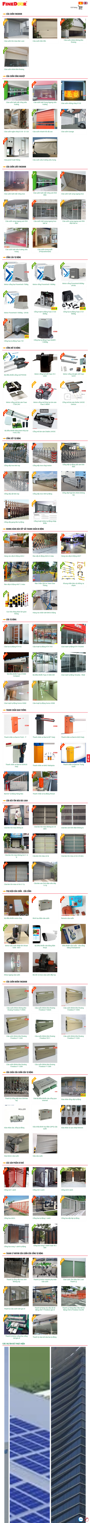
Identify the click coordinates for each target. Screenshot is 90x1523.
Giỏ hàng (74, 7)
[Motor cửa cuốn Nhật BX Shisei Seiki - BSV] (16, 934)
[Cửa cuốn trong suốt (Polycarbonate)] (45, 238)
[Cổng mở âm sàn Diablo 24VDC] (45, 419)
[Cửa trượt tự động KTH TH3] (45, 634)
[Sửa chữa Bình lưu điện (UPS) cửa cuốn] (45, 1115)
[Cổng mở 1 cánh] (16, 1177)
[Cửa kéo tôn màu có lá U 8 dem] (73, 843)
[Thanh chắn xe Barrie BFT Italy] (45, 725)
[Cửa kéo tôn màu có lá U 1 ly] (16, 872)
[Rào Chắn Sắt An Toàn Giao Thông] (45, 572)
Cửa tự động (11, 619)
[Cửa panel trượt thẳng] (16, 147)
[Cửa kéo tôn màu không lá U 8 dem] (45, 815)
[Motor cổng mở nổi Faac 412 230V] (45, 362)
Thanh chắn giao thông (16, 710)
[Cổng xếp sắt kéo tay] (16, 481)
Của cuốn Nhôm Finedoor (16, 981)
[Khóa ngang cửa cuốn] (16, 962)
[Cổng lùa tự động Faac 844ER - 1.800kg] (45, 328)
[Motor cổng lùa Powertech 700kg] (16, 272)
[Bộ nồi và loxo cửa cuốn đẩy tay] (45, 962)
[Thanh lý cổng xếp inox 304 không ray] (16, 1268)
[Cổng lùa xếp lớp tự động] (73, 1206)
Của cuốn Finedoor (14, 13)
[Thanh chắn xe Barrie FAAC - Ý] (16, 725)
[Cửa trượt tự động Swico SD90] (45, 691)
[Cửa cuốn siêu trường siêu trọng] (45, 147)
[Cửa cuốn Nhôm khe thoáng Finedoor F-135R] (16, 1053)
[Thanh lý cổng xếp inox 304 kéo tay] (16, 1087)
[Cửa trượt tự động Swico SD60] (16, 691)
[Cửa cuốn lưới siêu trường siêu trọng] (16, 238)
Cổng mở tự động (13, 347)
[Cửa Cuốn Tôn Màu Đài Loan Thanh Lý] (73, 1268)
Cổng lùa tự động (13, 257)
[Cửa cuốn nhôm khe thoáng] (16, 57)
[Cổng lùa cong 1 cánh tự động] (16, 1234)
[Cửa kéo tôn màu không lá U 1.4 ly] (16, 843)
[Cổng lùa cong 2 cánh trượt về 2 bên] (45, 1234)
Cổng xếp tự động (13, 438)
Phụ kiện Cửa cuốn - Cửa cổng (18, 891)
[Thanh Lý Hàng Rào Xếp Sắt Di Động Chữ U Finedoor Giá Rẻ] (73, 1296)
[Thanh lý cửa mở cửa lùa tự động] (45, 1324)
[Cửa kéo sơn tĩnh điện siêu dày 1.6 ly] (45, 872)
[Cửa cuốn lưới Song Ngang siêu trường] (45, 91)
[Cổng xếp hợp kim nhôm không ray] (73, 481)
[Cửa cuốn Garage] (73, 119)
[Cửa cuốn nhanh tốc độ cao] (45, 119)
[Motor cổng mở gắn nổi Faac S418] (73, 362)
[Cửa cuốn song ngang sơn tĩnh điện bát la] (73, 209)
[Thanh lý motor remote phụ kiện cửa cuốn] (45, 1268)
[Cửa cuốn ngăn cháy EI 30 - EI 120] (16, 119)
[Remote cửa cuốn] (73, 906)
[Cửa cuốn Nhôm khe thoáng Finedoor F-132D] (73, 1024)
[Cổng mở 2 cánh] (45, 1177)
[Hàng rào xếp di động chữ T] (73, 543)
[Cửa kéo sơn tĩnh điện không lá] (73, 815)
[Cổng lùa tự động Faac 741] (16, 328)
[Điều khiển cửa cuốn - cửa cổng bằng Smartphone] (73, 934)
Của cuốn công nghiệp (15, 76)
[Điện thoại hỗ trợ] (86, 1519)
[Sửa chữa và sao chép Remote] (73, 1115)
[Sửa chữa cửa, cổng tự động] (16, 1115)
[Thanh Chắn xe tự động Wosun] (45, 781)
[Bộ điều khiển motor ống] (16, 906)
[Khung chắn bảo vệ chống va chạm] (73, 572)
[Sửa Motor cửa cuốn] (16, 1143)
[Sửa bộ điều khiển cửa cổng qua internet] (45, 1087)
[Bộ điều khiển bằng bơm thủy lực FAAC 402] (16, 419)
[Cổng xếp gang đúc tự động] (16, 509)
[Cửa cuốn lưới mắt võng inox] (16, 181)
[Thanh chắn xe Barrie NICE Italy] (73, 725)
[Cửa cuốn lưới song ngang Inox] (73, 181)
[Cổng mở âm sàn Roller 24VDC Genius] (73, 391)
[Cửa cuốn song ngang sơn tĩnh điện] (16, 209)
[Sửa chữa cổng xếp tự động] (73, 1087)
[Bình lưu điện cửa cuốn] (45, 906)
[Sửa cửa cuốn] (45, 1143)
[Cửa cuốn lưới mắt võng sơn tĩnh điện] (45, 181)
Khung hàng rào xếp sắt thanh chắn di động (25, 529)
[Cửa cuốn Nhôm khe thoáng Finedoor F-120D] (16, 1024)
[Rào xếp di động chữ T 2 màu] (16, 572)
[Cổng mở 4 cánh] (73, 1177)
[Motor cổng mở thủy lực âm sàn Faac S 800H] (45, 391)
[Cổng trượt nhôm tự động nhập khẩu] (45, 509)
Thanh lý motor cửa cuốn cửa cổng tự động (24, 1253)
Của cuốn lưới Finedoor (16, 166)
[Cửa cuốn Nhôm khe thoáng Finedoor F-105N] (73, 996)
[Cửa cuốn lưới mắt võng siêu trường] (16, 91)
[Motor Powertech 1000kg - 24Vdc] (16, 300)
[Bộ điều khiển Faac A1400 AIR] (45, 662)
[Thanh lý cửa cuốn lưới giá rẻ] (16, 1296)
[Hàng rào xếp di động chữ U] (16, 543)
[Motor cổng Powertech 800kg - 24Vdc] (73, 272)
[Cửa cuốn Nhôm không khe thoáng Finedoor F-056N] (16, 996)
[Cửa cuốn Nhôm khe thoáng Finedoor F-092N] (45, 996)
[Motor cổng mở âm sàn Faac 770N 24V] (16, 391)
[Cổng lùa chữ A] (16, 1206)
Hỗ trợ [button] (88, 758)
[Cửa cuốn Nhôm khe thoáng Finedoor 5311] (45, 1024)
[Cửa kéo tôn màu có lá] (45, 843)
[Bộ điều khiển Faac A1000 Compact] (16, 662)
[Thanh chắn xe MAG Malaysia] (45, 753)
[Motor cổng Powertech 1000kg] (45, 272)
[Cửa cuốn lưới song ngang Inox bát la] (45, 209)
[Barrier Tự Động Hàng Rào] (16, 781)
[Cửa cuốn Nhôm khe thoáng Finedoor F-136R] (45, 1053)
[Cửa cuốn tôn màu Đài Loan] (16, 28)
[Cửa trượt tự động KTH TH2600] (73, 634)
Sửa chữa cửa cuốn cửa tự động (19, 1072)
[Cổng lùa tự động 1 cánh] (45, 1206)
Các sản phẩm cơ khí (15, 1162)
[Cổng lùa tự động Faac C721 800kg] (73, 300)
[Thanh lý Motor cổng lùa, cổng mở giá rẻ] (16, 1324)
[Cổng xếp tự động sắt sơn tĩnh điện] (73, 453)
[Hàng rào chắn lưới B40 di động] (45, 600)
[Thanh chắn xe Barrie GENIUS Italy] (16, 753)
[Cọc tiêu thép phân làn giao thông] (16, 600)
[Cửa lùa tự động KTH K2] (16, 634)
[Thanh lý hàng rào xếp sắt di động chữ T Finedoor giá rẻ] (45, 1296)
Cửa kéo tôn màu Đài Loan (17, 800)
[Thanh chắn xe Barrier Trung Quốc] (73, 753)
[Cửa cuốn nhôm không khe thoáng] (73, 28)
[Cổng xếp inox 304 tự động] (45, 481)
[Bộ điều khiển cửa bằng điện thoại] (45, 934)
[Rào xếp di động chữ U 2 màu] (45, 543)
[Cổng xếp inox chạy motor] (45, 453)
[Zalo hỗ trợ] (80, 1519)
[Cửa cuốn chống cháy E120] (73, 91)
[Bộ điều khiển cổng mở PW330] (16, 362)
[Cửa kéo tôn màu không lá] (16, 815)
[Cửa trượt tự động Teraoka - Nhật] (73, 662)
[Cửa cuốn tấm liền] (45, 28)
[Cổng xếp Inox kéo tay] (16, 453)
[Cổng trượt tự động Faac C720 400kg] (45, 300)
